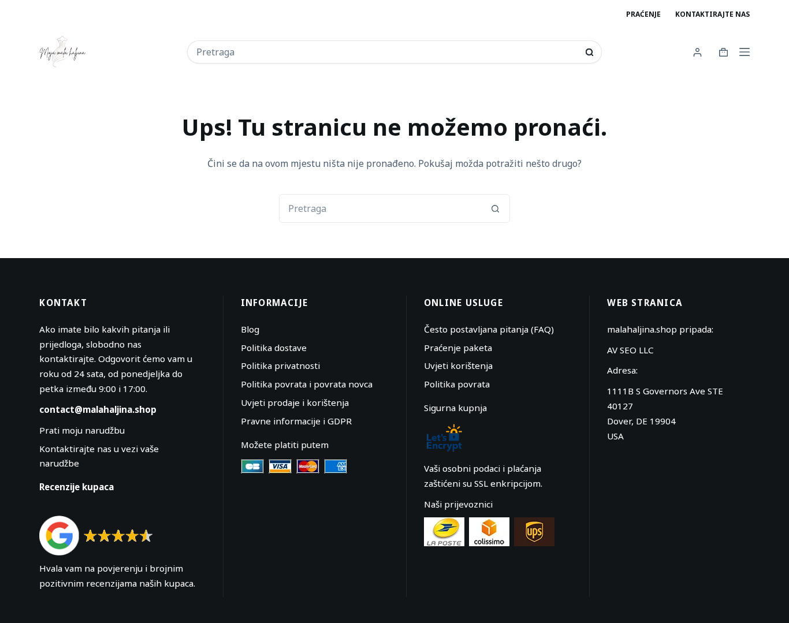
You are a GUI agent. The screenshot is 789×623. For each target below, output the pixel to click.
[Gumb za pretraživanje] (589, 52)
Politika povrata (457, 384)
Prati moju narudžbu (82, 430)
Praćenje (643, 14)
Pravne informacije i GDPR (296, 421)
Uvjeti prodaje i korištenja (295, 402)
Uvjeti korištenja (458, 365)
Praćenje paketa (458, 347)
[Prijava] (697, 52)
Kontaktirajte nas (712, 14)
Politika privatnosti (280, 365)
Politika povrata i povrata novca (307, 384)
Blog (250, 329)
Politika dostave (274, 347)
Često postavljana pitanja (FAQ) (489, 329)
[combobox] (387, 52)
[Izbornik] (744, 52)
